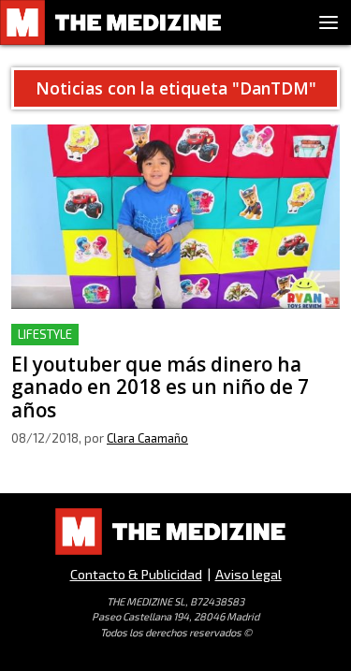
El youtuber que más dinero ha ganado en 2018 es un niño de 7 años (167, 346)
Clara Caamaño (147, 437)
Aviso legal (248, 574)
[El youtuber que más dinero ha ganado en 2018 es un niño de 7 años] (175, 216)
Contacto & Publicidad (136, 574)
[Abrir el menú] (328, 22)
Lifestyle (45, 334)
